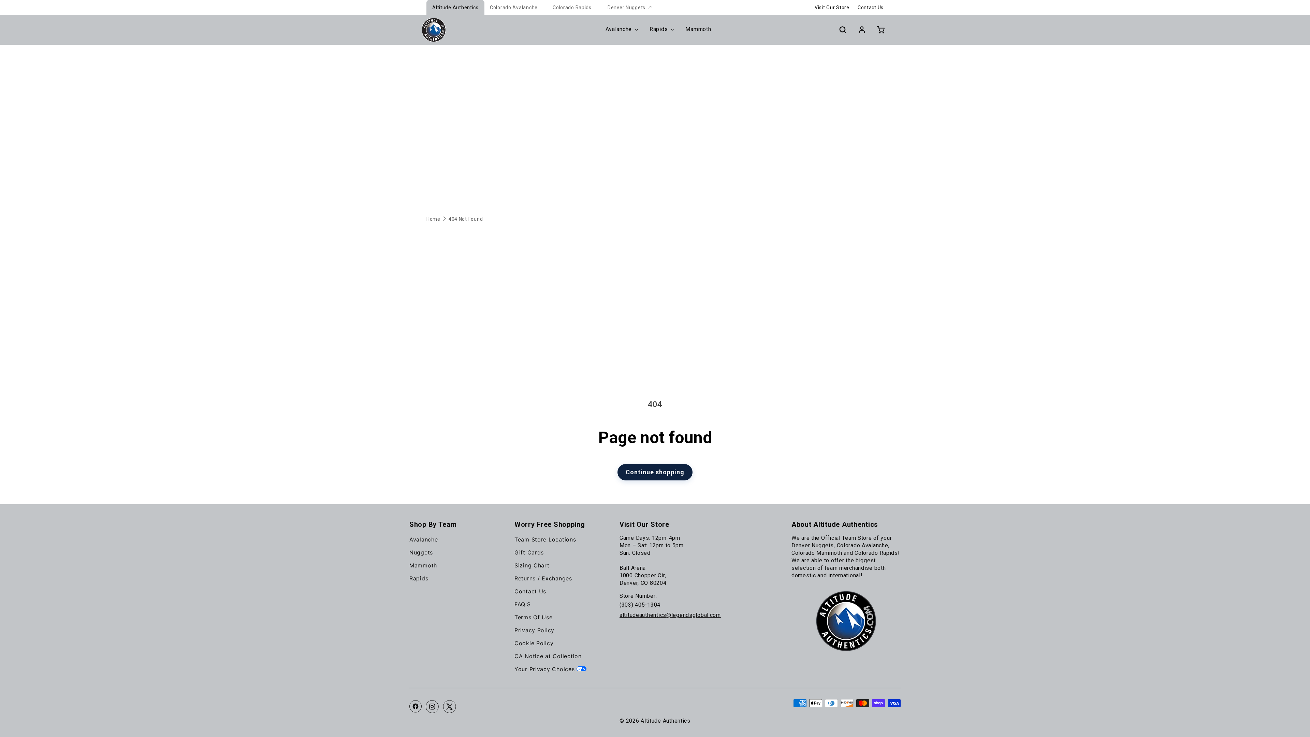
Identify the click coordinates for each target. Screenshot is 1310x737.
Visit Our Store (832, 7)
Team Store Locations (545, 539)
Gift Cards (529, 552)
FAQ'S (522, 604)
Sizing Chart (532, 565)
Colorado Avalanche (514, 7)
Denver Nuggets (626, 7)
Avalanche (423, 539)
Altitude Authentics (455, 7)
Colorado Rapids (572, 7)
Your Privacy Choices (545, 669)
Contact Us (871, 7)
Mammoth (423, 565)
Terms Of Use (533, 617)
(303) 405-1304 (640, 605)
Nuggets (421, 552)
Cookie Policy (533, 643)
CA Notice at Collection (548, 656)
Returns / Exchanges (543, 578)
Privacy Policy (534, 630)
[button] (842, 29)
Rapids (418, 578)
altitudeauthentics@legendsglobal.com (670, 615)
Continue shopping (655, 472)
